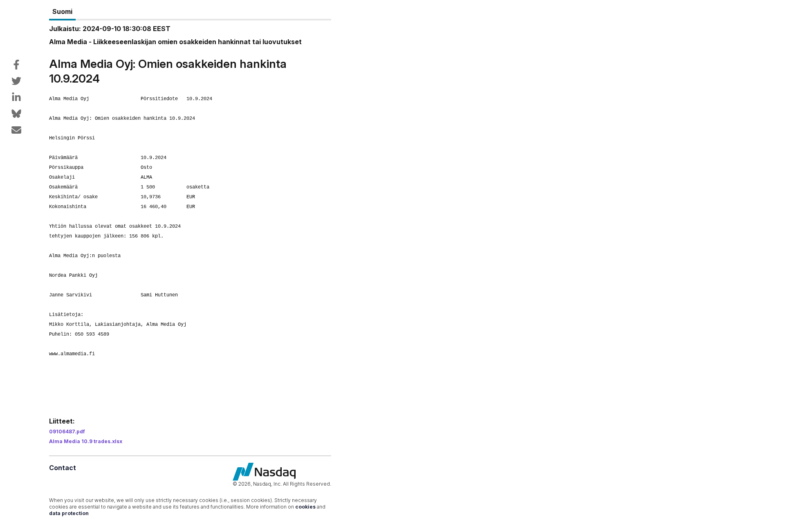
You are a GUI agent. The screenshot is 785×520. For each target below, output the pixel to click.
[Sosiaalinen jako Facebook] (16, 64)
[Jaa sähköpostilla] (16, 130)
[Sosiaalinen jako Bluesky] (16, 113)
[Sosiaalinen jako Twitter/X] (16, 81)
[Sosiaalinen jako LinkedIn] (16, 97)
